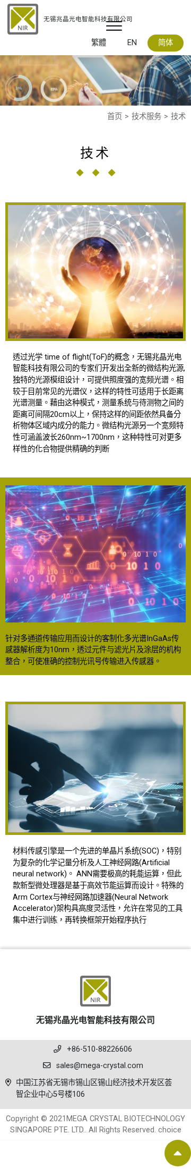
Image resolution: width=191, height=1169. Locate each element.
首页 (114, 116)
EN (132, 42)
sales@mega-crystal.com (99, 1065)
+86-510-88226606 (99, 1049)
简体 (165, 42)
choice (169, 1129)
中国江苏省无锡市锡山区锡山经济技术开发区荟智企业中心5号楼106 (94, 1088)
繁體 (98, 42)
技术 (178, 116)
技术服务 (146, 116)
